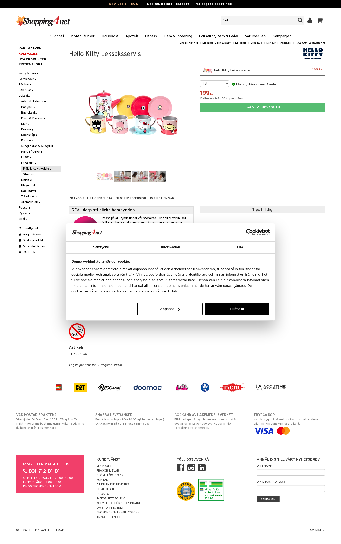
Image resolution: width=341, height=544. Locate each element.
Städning (29, 174)
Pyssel (24, 213)
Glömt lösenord (110, 475)
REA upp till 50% (123, 4)
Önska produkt (32, 241)
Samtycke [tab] (101, 247)
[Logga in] (310, 20)
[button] (320, 20)
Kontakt (103, 480)
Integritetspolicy (111, 499)
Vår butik (28, 253)
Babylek (27, 107)
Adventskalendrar (33, 102)
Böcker (24, 85)
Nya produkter (32, 59)
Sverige (316, 530)
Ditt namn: (265, 466)
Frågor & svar (32, 234)
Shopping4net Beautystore (118, 513)
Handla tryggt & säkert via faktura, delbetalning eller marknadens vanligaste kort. (286, 419)
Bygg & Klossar (32, 118)
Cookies (103, 494)
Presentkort (30, 64)
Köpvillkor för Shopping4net (120, 503)
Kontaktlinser (83, 36)
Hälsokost (110, 36)
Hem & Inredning (178, 36)
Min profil (104, 466)
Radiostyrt (28, 191)
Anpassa (167, 309)
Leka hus (256, 43)
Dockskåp (28, 135)
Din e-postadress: (271, 482)
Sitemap (58, 530)
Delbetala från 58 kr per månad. (222, 99)
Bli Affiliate (106, 489)
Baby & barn (28, 73)
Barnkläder (27, 79)
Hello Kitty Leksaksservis (310, 43)
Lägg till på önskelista (93, 198)
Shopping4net (189, 43)
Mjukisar (26, 180)
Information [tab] (170, 247)
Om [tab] (240, 247)
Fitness (151, 36)
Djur (24, 124)
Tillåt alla (237, 309)
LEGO (25, 157)
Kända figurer (31, 152)
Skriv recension (132, 198)
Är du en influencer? (113, 485)
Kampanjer (282, 36)
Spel (22, 219)
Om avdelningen (33, 247)
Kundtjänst (30, 228)
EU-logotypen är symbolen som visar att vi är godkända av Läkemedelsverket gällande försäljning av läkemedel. (205, 421)
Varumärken (255, 36)
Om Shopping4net (110, 508)
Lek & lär (25, 90)
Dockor (26, 129)
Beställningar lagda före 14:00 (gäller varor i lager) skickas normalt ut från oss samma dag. (129, 419)
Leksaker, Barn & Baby (218, 36)
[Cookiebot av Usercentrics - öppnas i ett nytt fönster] (249, 232)
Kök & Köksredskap (278, 43)
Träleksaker (29, 197)
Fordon (26, 141)
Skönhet (57, 36)
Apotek (131, 36)
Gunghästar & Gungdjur (37, 146)
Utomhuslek (30, 202)
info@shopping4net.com (42, 486)
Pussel (24, 208)
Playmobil (28, 185)
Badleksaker (30, 113)
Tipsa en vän (163, 198)
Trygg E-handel (109, 517)
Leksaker (240, 43)
